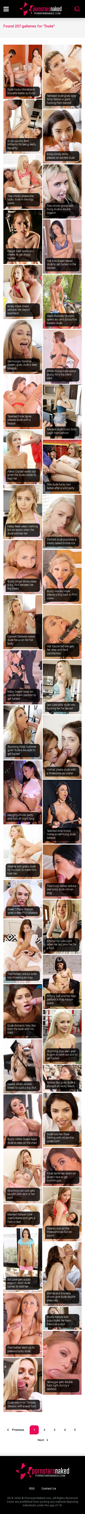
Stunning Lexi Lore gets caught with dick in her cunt (21, 1194)
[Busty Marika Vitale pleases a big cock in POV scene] (62, 577)
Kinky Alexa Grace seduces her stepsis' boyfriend (19, 310)
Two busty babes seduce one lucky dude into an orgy (61, 889)
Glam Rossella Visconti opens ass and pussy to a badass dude (62, 319)
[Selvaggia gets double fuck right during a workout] (62, 1363)
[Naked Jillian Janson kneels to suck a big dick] (22, 1066)
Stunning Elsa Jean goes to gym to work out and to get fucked (62, 1055)
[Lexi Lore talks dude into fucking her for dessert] (62, 687)
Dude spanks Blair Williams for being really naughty (21, 144)
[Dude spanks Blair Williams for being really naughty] (22, 127)
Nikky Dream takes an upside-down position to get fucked (21, 695)
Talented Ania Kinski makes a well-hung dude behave (61, 834)
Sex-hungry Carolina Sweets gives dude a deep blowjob (22, 365)
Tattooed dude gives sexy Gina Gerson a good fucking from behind (61, 99)
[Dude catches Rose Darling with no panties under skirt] (62, 1120)
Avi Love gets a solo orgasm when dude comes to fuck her (18, 1283)
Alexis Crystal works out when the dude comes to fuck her (21, 475)
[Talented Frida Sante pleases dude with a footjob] (22, 402)
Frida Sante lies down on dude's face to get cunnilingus (61, 1177)
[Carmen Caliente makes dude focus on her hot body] (22, 622)
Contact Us (48, 1488)
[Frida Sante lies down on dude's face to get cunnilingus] (62, 1167)
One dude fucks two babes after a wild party (60, 486)
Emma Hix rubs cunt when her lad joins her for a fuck (61, 945)
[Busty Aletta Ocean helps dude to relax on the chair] (22, 1121)
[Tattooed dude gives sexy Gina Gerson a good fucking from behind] (62, 77)
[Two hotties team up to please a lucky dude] (22, 1325)
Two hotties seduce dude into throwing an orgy (21, 975)
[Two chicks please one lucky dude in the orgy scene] (22, 182)
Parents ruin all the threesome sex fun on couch (59, 1232)
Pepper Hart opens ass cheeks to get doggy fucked (20, 255)
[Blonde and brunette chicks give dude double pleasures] (62, 1274)
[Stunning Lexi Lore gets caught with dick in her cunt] (22, 1176)
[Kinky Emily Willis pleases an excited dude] (62, 136)
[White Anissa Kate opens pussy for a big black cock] (62, 357)
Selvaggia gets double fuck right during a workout (60, 1385)
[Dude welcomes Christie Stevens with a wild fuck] (22, 1385)
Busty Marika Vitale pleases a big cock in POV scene (62, 595)
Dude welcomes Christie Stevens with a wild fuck (21, 1404)
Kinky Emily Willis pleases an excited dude (61, 156)
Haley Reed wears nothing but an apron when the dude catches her (22, 530)
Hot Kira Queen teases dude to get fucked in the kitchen (61, 264)
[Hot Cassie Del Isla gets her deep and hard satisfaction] (62, 632)
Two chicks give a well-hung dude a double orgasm (60, 209)
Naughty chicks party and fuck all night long (20, 816)
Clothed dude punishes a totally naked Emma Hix (61, 541)
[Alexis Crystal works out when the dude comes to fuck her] (22, 457)
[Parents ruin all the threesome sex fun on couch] (62, 1214)
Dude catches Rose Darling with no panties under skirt (60, 1138)
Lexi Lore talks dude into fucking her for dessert (61, 706)
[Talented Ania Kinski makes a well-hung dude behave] (62, 812)
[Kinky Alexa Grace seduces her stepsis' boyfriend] (22, 292)
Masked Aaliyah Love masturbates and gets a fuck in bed (21, 1218)
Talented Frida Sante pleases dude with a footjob (19, 420)
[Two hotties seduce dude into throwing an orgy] (22, 951)
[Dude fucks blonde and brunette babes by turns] (22, 72)
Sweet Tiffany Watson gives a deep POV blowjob (22, 911)
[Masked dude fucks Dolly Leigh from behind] (62, 412)
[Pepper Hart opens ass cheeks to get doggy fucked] (22, 237)
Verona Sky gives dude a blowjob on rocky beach (61, 1084)
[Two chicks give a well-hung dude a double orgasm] (62, 191)
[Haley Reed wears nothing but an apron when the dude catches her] (22, 512)
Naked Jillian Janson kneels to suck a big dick (21, 1086)
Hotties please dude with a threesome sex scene (61, 771)
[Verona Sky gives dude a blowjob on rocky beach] (62, 1078)
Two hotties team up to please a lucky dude (20, 1349)
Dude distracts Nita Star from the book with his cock (21, 1029)
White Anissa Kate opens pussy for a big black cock (61, 375)
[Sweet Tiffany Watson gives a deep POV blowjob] (22, 899)
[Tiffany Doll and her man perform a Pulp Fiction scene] (62, 982)
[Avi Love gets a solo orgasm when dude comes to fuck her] (22, 1260)
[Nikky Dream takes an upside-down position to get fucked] (22, 677)
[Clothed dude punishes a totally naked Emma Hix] (62, 522)
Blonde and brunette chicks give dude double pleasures (61, 1297)
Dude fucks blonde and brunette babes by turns (21, 91)
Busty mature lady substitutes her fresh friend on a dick (59, 1320)
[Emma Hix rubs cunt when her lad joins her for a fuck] (62, 927)
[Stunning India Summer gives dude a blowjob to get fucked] (22, 732)
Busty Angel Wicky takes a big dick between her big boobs (22, 585)
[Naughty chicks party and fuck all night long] (22, 792)
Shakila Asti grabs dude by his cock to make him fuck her (21, 870)
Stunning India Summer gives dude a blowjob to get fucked (21, 750)
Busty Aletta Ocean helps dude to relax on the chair (22, 1141)
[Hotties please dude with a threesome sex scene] (62, 747)
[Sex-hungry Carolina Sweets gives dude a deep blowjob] (22, 347)
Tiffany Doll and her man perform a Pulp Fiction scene (61, 1000)
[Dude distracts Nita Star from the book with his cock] (22, 1011)
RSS (32, 1488)
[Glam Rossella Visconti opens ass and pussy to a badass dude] (62, 302)
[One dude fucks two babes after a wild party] (62, 467)
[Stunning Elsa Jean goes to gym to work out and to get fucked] (62, 1037)
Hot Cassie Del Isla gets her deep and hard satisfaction (60, 650)
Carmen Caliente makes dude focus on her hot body (21, 640)
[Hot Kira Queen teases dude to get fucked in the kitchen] (62, 246)
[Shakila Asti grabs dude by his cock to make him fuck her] (22, 852)
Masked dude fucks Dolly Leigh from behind (62, 431)
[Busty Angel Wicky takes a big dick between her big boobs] (22, 567)
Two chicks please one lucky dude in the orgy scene (20, 200)
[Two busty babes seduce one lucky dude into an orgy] (62, 872)
